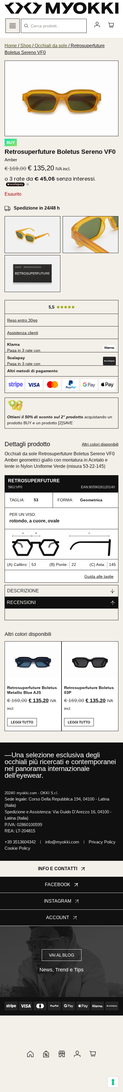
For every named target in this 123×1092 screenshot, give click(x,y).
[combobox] (53, 26)
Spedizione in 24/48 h (37, 208)
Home (11, 45)
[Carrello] (111, 25)
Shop (25, 45)
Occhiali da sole (51, 45)
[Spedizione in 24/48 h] (7, 208)
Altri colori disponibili (100, 444)
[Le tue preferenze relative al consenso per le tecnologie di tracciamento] (113, 1082)
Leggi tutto (22, 722)
